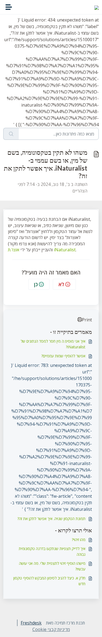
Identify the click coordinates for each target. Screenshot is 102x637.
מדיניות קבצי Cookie (51, 629)
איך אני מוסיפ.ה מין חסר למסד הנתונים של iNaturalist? (53, 344)
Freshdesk (31, 623)
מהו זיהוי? (78, 539)
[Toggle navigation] (8, 7)
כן (36, 284)
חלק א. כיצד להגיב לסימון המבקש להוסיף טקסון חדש (49, 580)
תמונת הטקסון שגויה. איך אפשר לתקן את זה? (51, 518)
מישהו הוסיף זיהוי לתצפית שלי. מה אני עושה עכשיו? (52, 566)
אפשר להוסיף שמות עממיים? (63, 355)
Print (87, 320)
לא (61, 284)
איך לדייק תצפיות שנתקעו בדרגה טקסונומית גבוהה (52, 551)
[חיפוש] (11, 134)
